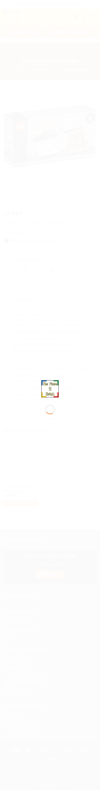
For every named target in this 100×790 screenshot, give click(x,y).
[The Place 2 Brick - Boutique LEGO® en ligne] (50, 388)
